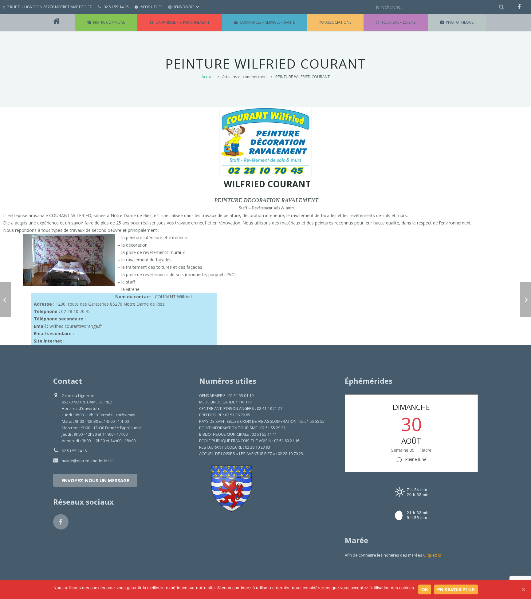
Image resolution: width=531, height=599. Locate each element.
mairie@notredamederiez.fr (87, 460)
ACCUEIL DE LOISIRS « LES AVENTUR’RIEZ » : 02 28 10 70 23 (251, 453)
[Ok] (523, 589)
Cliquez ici (432, 555)
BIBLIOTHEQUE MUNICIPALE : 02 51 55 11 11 (238, 434)
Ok (424, 590)
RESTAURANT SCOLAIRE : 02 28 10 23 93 (234, 447)
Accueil (208, 76)
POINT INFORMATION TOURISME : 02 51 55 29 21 (242, 427)
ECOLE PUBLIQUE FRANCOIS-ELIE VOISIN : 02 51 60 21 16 (249, 440)
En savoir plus (456, 590)
